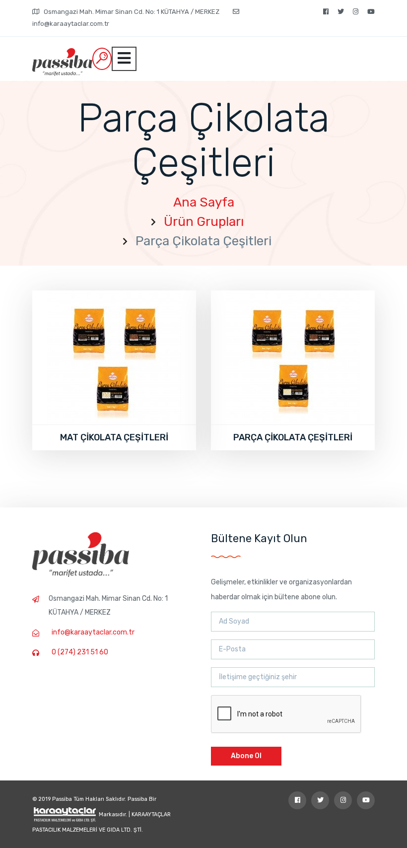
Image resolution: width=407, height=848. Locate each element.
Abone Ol (246, 756)
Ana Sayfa (203, 202)
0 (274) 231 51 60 (80, 652)
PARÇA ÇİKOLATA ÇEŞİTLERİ (292, 437)
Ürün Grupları (204, 221)
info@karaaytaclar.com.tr (93, 632)
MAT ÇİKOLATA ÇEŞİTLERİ (114, 437)
